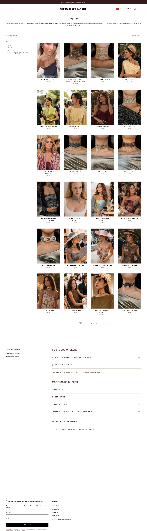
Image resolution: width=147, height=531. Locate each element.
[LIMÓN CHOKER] (102, 152)
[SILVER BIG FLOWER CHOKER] (75, 199)
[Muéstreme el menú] (7, 9)
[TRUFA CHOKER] (129, 152)
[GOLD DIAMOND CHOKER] (129, 199)
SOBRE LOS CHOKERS (13, 349)
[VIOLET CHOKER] (48, 290)
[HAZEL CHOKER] (129, 60)
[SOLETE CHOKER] (75, 107)
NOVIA (9, 45)
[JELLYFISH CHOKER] (48, 246)
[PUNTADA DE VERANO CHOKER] (102, 290)
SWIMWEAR (56, 506)
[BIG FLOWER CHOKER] (48, 60)
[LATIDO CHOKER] (75, 290)
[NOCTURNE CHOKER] (129, 290)
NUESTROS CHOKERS (12, 356)
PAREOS (10, 47)
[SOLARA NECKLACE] (129, 107)
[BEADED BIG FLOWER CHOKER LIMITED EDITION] (75, 60)
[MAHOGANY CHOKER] (129, 246)
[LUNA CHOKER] (75, 152)
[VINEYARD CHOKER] (102, 107)
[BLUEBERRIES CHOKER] (75, 246)
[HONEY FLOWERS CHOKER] (102, 199)
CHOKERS (55, 509)
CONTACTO (11, 50)
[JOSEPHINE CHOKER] (102, 60)
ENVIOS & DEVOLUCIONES (61, 519)
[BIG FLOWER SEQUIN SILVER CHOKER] (48, 199)
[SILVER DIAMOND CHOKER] (102, 246)
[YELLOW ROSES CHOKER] (48, 107)
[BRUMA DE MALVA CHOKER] (48, 152)
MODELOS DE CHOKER (13, 353)
